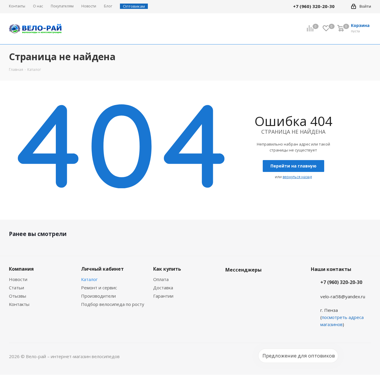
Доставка (163, 288)
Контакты (19, 304)
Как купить (167, 269)
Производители (98, 296)
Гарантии (163, 296)
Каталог (89, 279)
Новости (18, 279)
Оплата (161, 279)
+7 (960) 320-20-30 (341, 282)
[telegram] (343, 6)
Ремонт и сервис (99, 288)
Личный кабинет (102, 269)
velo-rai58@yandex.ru (342, 296)
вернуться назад (297, 176)
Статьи (16, 288)
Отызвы (17, 296)
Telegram (246, 284)
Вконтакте (231, 284)
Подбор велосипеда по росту (112, 304)
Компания (21, 269)
